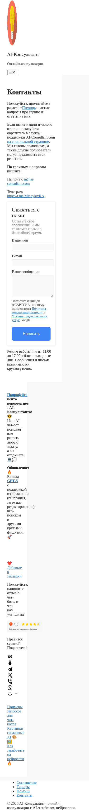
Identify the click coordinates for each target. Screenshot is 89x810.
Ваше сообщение (25, 272)
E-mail (17, 256)
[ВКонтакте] (10, 657)
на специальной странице (28, 141)
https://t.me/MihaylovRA (25, 196)
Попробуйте (17, 395)
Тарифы (23, 787)
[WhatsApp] (10, 688)
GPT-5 (12, 481)
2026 (15, 803)
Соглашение (27, 782)
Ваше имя (20, 240)
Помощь (29, 108)
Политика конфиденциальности (29, 310)
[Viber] (10, 681)
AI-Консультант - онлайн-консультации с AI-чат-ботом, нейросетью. (41, 805)
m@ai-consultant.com (20, 181)
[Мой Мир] (10, 694)
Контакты (25, 795)
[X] (10, 675)
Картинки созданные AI (15, 732)
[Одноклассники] (10, 663)
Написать (31, 334)
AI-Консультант (23, 54)
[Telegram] (10, 669)
